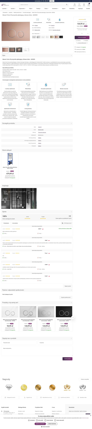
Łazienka (10, 12)
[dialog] (46, 421)
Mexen (36, 25)
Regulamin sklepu (39, 411)
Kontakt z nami (21, 411)
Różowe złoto (37, 30)
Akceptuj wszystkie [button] (40, 423)
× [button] (90, 415)
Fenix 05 (52, 25)
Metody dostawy (55, 413)
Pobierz (39, 137)
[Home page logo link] (7, 4)
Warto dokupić (7, 150)
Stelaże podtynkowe (17, 12)
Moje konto (20, 413)
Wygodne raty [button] (29, 397)
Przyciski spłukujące (27, 12)
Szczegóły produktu (8, 123)
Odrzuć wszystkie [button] (52, 423)
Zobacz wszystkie (85, 379)
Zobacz (51, 1)
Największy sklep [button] (83, 397)
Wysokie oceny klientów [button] (65, 397)
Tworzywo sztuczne (56, 30)
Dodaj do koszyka (82, 37)
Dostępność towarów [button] (11, 397)
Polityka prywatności (39, 413)
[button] (89, 4)
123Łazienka (5, 12)
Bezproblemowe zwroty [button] (47, 397)
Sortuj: (65, 223)
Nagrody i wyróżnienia (57, 411)
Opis (3, 55)
